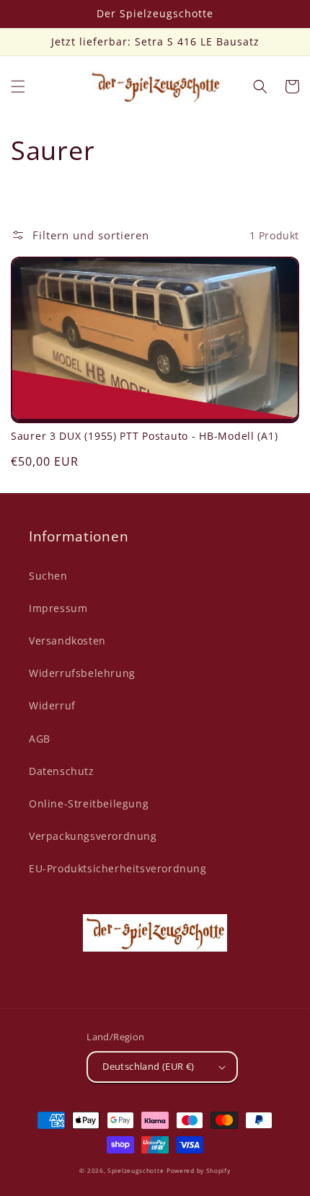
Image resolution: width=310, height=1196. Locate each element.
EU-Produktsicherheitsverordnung (118, 868)
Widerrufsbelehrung (82, 673)
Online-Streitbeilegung (89, 803)
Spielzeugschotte (135, 1170)
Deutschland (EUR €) (148, 1066)
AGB (39, 738)
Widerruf (52, 705)
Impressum (58, 608)
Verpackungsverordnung (93, 836)
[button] (18, 86)
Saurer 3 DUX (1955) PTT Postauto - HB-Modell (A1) (144, 436)
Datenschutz (61, 771)
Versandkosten (67, 640)
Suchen (48, 576)
